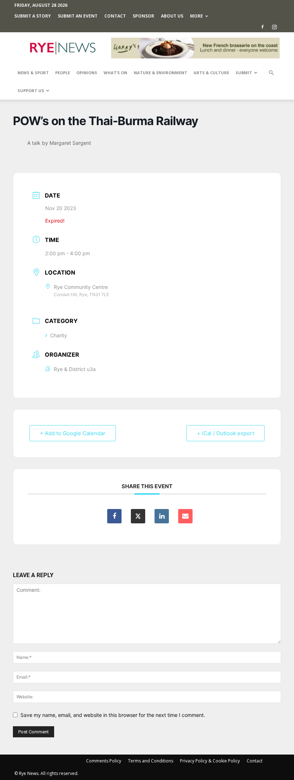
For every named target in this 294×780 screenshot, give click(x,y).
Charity (58, 335)
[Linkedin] (162, 516)
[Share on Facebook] (114, 516)
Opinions (86, 72)
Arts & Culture (211, 72)
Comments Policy (103, 761)
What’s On (115, 72)
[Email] (185, 516)
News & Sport (33, 72)
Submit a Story (32, 16)
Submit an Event (78, 16)
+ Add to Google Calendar (72, 433)
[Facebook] (262, 27)
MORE (196, 16)
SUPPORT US (31, 90)
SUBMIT (244, 72)
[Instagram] (274, 27)
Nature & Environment (160, 72)
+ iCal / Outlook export (225, 433)
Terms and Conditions (150, 761)
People (62, 72)
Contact (115, 16)
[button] (271, 73)
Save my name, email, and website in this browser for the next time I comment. (112, 715)
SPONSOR (143, 16)
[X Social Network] (138, 516)
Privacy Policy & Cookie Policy (210, 761)
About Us (172, 16)
